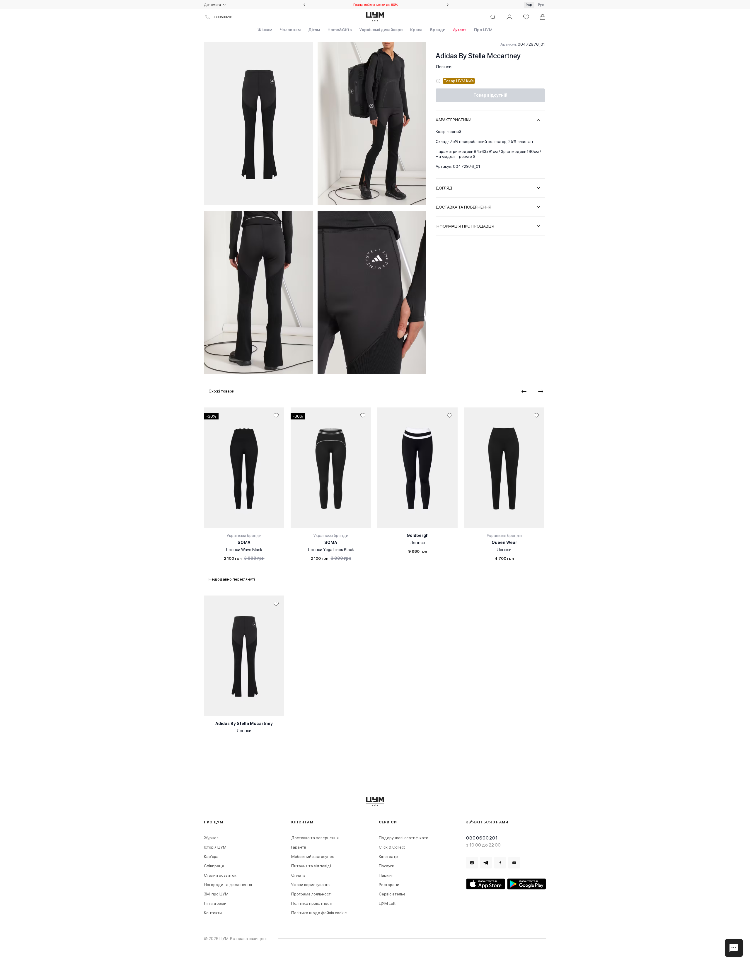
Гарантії (298, 847)
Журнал (211, 837)
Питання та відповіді (311, 866)
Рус (541, 5)
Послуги (386, 866)
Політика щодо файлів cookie (319, 912)
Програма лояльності (311, 894)
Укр (529, 5)
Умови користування (310, 884)
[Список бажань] (526, 17)
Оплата (298, 875)
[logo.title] (375, 801)
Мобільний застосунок (312, 856)
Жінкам (265, 29)
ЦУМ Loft (387, 903)
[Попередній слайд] (304, 4)
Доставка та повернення (315, 837)
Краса (416, 29)
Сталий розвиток (220, 875)
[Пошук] (492, 17)
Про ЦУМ (483, 29)
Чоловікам (290, 29)
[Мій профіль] (509, 17)
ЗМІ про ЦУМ (216, 894)
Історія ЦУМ (215, 847)
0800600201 (222, 17)
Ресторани (389, 884)
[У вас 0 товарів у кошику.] (542, 17)
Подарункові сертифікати (403, 837)
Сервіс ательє (392, 894)
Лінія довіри (215, 903)
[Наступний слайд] (447, 4)
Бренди (437, 29)
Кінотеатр (388, 856)
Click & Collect (392, 847)
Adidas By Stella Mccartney (478, 56)
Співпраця (214, 866)
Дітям (314, 29)
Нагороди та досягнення (228, 884)
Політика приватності (311, 903)
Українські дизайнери (381, 29)
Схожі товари (221, 391)
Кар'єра (211, 856)
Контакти (213, 912)
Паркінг (386, 875)
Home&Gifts (340, 29)
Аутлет (459, 29)
